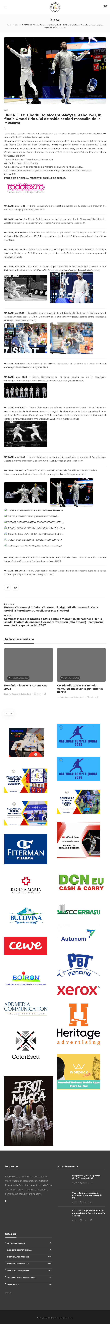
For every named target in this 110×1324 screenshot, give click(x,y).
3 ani (29, 694)
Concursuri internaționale (18, 678)
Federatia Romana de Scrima (15, 694)
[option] (28, 672)
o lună (74, 1183)
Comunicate (29, 1284)
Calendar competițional (29, 1250)
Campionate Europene (29, 1257)
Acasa (9, 25)
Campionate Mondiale (70, 678)
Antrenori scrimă (29, 1243)
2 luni (74, 1202)
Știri (16, 25)
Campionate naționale (29, 1271)
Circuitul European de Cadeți (29, 1277)
